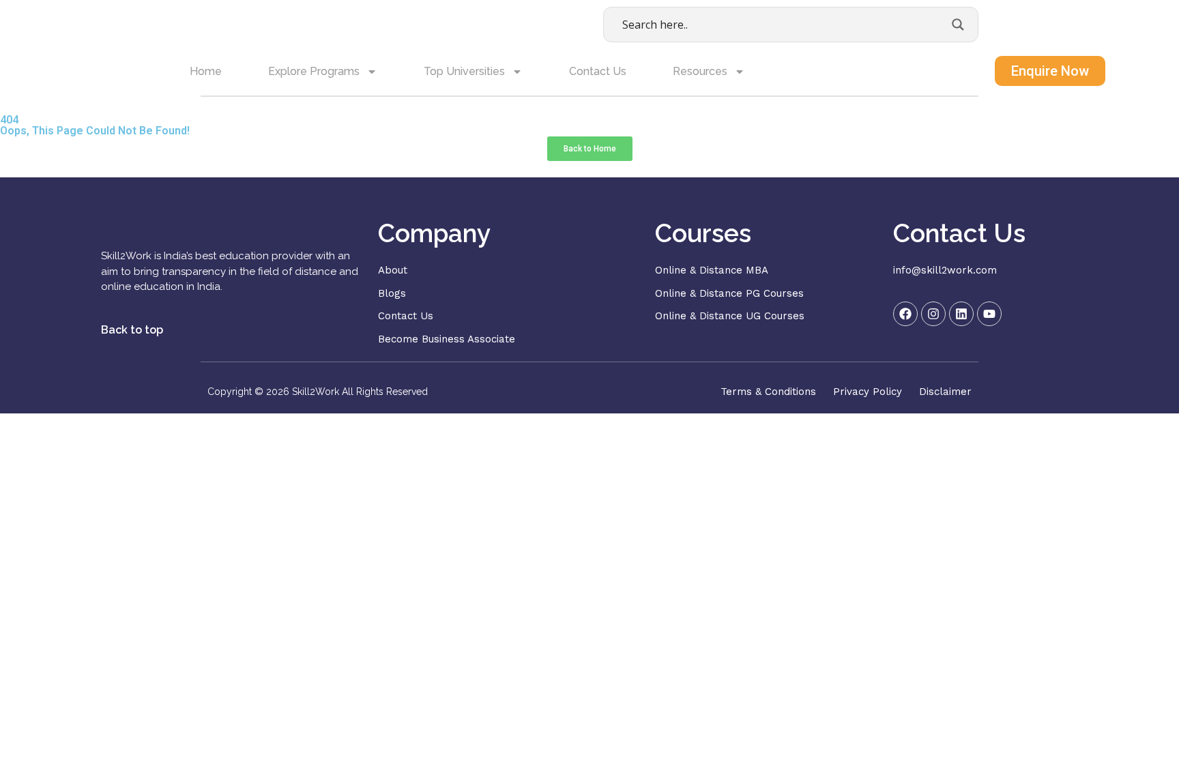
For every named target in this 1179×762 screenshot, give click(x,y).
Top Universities (464, 71)
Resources (700, 71)
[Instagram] (933, 314)
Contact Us (597, 71)
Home (206, 71)
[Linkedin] (961, 314)
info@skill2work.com (945, 270)
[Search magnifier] (958, 24)
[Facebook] (905, 314)
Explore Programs (314, 71)
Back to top (132, 329)
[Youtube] (989, 314)
